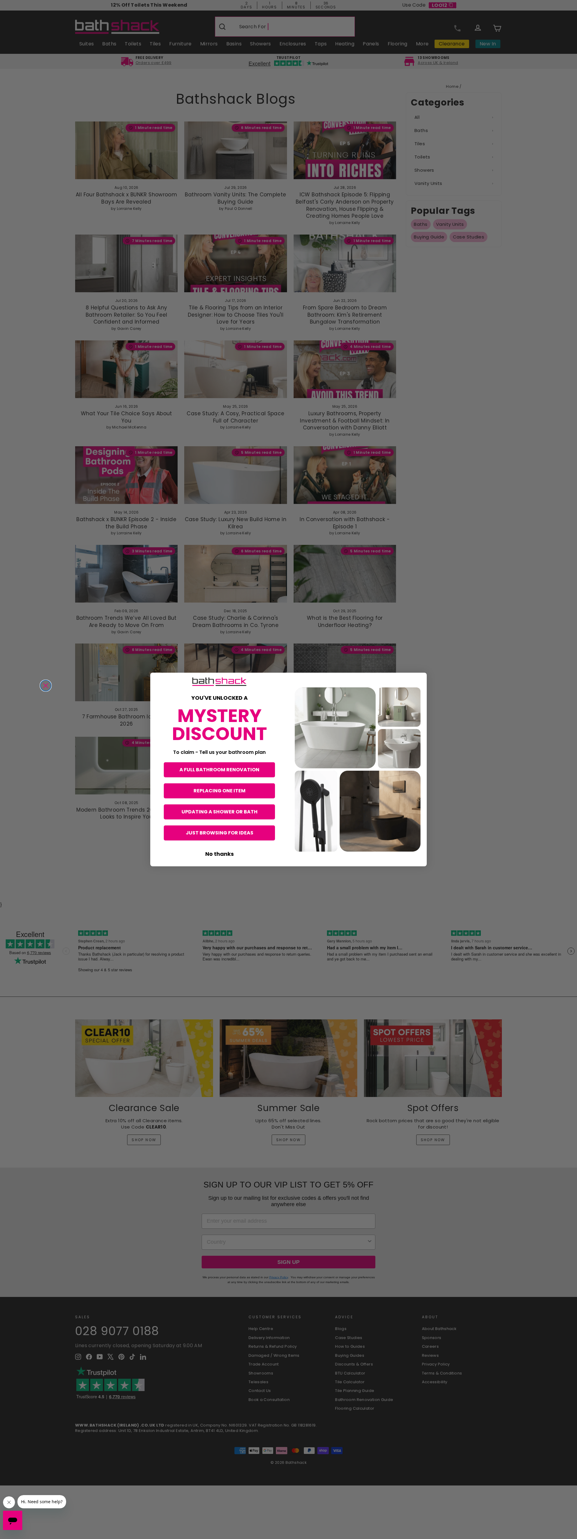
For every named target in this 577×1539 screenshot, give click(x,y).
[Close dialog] (45, 685)
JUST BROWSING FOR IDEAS (219, 832)
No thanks (219, 854)
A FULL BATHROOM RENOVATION (219, 769)
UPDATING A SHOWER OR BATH (220, 811)
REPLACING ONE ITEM (220, 790)
